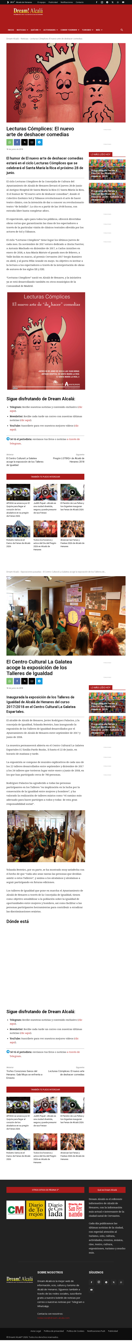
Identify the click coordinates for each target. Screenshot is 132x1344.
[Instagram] (101, 2)
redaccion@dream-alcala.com (53, 1317)
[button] (122, 30)
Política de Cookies (75, 1331)
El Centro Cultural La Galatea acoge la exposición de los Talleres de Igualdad (24, 462)
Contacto (80, 2)
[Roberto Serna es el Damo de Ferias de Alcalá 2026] (18, 529)
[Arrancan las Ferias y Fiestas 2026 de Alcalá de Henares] (72, 529)
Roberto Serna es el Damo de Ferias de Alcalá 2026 (18, 543)
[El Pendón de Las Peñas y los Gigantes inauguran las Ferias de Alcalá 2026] (72, 492)
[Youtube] (123, 2)
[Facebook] (96, 2)
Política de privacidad (54, 1331)
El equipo (42, 2)
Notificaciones (67, 2)
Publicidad (53, 2)
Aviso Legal (36, 1331)
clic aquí (25, 420)
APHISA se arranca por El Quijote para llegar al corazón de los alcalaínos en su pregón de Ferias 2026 (18, 509)
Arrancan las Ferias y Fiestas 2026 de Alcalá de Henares (72, 543)
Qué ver (34, 30)
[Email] (32, 142)
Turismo (86, 30)
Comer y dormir (69, 30)
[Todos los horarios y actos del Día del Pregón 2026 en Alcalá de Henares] (45, 529)
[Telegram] (107, 2)
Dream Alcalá (12, 38)
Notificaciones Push (96, 1331)
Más (98, 30)
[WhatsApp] (117, 2)
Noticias (21, 30)
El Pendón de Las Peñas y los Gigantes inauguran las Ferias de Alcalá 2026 (72, 506)
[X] (112, 2)
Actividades (49, 30)
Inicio (11, 30)
